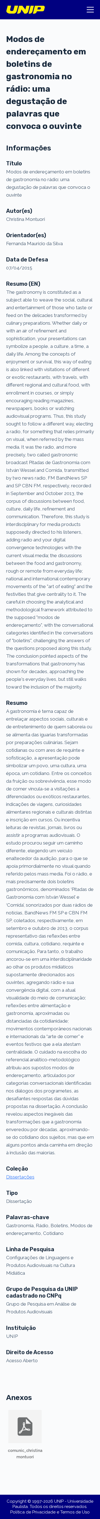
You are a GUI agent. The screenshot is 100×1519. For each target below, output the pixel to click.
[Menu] (90, 9)
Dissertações (20, 1177)
